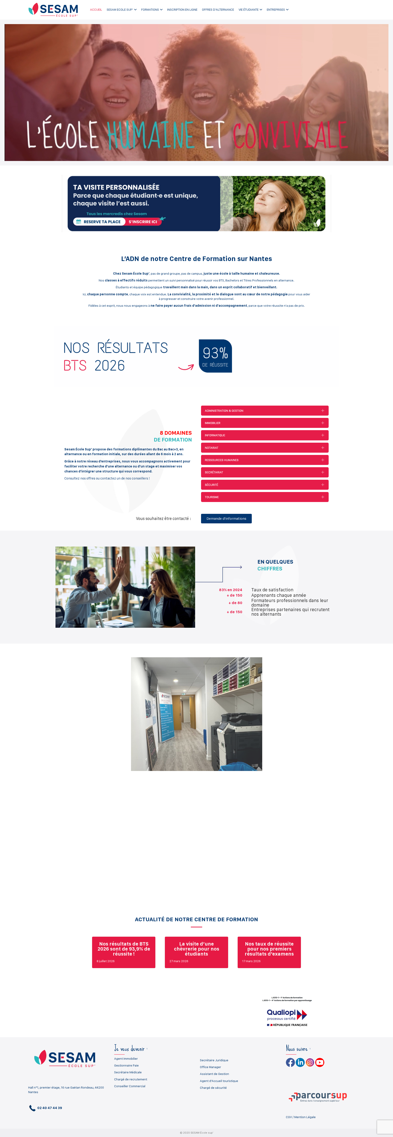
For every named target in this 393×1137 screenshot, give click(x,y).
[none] (323, 410)
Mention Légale (305, 1117)
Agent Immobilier (126, 1058)
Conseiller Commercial (129, 1086)
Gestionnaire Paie (126, 1065)
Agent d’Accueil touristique (219, 1081)
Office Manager (210, 1067)
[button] (265, 410)
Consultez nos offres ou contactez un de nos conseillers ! (107, 478)
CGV (289, 1117)
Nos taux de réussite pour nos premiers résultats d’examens (269, 949)
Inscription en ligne (182, 9)
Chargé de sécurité (213, 1087)
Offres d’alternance (218, 9)
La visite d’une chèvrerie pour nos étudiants (196, 949)
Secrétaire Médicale (128, 1072)
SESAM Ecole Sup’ (120, 9)
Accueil (96, 9)
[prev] (20, 720)
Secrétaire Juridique (214, 1060)
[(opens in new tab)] (196, 203)
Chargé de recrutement (130, 1079)
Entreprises (276, 9)
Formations (150, 9)
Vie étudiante (249, 9)
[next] (372, 720)
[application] (196, 92)
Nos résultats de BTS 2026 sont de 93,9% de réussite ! (124, 949)
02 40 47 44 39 (49, 1108)
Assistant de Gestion (214, 1074)
